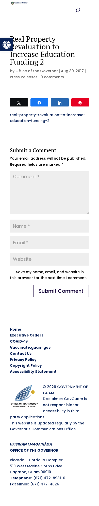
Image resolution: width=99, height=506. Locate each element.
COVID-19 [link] (19, 341)
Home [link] (15, 329)
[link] (6, 44)
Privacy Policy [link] (23, 359)
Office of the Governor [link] (36, 70)
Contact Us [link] (20, 353)
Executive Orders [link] (26, 335)
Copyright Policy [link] (26, 365)
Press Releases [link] (24, 77)
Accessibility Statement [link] (33, 371)
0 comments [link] (52, 77)
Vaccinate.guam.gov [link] (30, 347)
